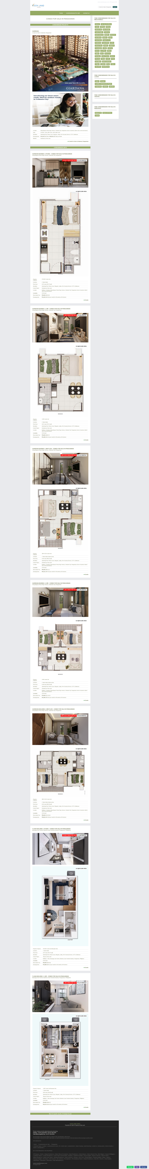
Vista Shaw (49, 1160)
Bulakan (105, 37)
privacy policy (101, 1146)
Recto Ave (107, 53)
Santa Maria (98, 40)
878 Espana (36, 1154)
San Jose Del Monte (106, 24)
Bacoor (97, 50)
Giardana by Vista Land (45, 138)
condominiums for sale (52, 1146)
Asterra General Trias (92, 1154)
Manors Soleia (105, 1155)
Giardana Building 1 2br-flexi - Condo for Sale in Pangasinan (53, 709)
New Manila (98, 37)
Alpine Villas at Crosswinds (61, 1154)
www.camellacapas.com (40, 1163)
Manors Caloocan (96, 1155)
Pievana (97, 58)
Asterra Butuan (82, 1154)
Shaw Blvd (98, 66)
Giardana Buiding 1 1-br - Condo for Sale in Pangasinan (51, 308)
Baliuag (108, 26)
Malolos (107, 34)
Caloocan (107, 32)
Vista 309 (96, 1158)
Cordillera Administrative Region (103, 83)
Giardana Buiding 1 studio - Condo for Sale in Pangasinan (52, 154)
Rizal (108, 64)
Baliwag (102, 26)
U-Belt (104, 48)
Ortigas (97, 64)
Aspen (97, 26)
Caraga (97, 115)
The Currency (60, 1158)
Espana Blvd (105, 42)
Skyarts (108, 1157)
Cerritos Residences (48, 1155)
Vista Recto (42, 1160)
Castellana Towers (37, 1155)
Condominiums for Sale (73, 13)
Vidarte (113, 64)
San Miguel (98, 61)
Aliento (41, 1154)
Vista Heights (108, 1158)
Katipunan (97, 42)
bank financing (87, 1146)
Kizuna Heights (87, 1155)
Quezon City (98, 29)
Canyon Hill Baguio (109, 1154)
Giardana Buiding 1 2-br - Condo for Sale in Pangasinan (51, 583)
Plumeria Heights (97, 1157)
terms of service (109, 1146)
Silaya (110, 37)
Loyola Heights (99, 32)
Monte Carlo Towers (48, 1157)
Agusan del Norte (107, 112)
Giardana (35, 31)
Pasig (112, 58)
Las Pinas (103, 50)
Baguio (97, 81)
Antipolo (103, 64)
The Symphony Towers (77, 1158)
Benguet (103, 81)
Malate (109, 50)
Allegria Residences (49, 1154)
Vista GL (101, 1158)
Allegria (106, 45)
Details (86, 300)
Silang (102, 58)
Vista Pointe (36, 1160)
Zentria (108, 58)
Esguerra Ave (106, 40)
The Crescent (52, 1158)
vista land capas (37, 1146)
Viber (137, 1167)
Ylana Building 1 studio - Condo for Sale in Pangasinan (51, 828)
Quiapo (97, 53)
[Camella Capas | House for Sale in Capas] (37, 8)
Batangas (97, 56)
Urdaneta (105, 86)
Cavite (112, 42)
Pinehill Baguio (88, 1157)
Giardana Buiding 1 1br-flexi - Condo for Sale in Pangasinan (53, 448)
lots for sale (64, 1146)
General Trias (98, 45)
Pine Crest (81, 1157)
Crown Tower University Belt (60, 1155)
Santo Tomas (105, 56)
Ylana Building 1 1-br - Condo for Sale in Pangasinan (50, 976)
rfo (59, 1146)
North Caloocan (99, 34)
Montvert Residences (59, 1157)
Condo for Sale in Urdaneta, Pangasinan (78, 141)
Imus (102, 53)
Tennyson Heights (37, 1158)
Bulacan (97, 24)
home (61, 13)
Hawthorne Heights (78, 1155)
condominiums (71, 1146)
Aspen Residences (73, 1154)
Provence (113, 34)
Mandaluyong (105, 66)
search (34, 1147)
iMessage (144, 1167)
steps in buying (79, 1146)
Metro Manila (106, 29)
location (44, 1146)
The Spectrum (67, 1158)
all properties (41, 1147)
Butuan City (98, 112)
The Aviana (45, 1158)
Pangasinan (98, 86)
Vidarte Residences (88, 1158)
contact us (86, 13)
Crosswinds (98, 48)
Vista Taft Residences (58, 1160)
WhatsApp (130, 1167)
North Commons (107, 61)
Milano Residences (37, 1157)
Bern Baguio (101, 1154)
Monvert (112, 56)
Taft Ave (110, 48)
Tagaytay (112, 45)
